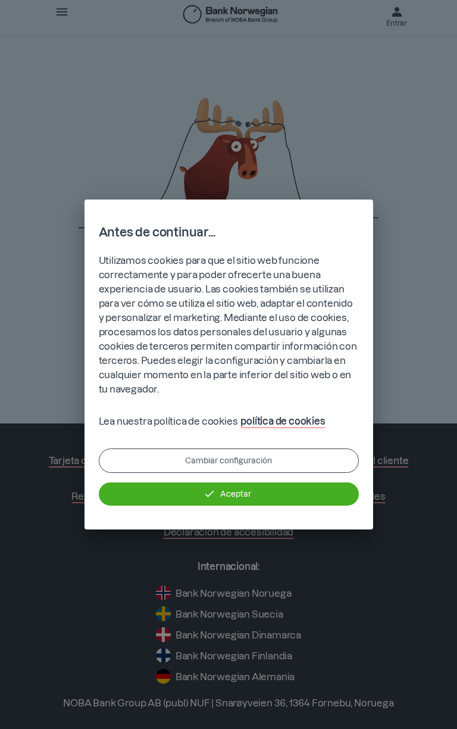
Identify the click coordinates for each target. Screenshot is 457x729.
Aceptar (235, 494)
